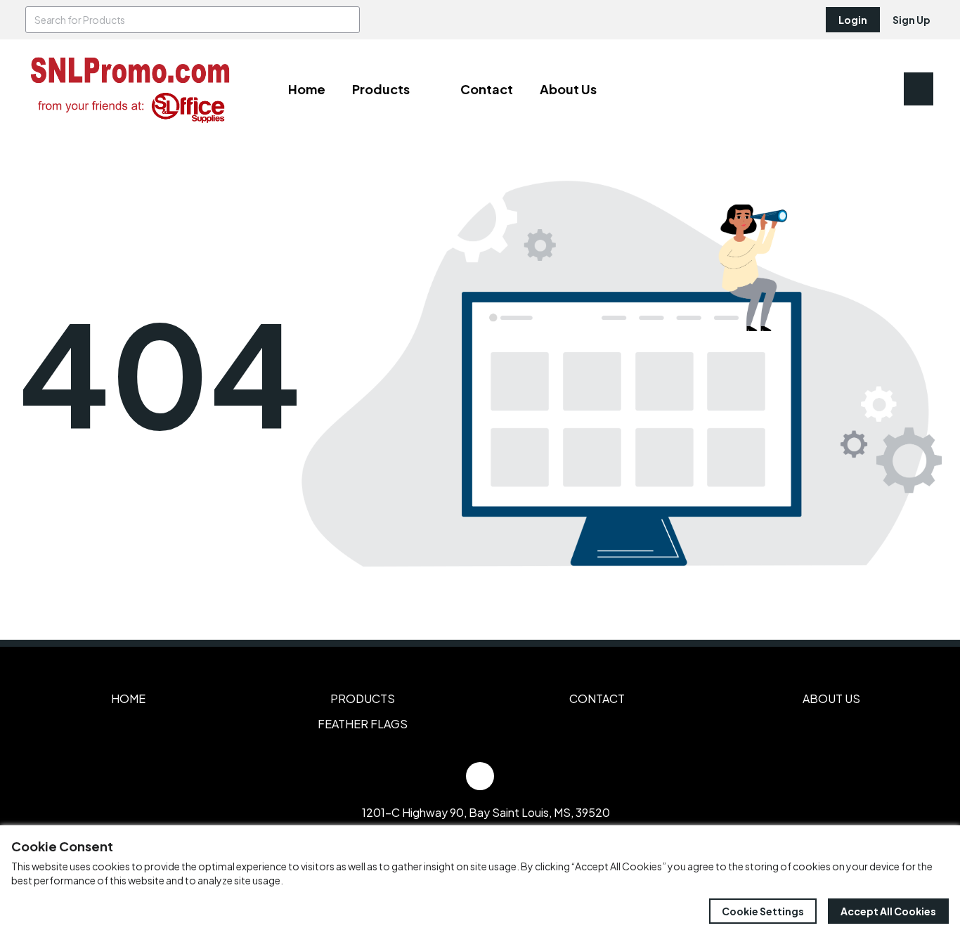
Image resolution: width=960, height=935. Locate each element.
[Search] (346, 19)
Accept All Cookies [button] (888, 911)
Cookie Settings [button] (763, 911)
